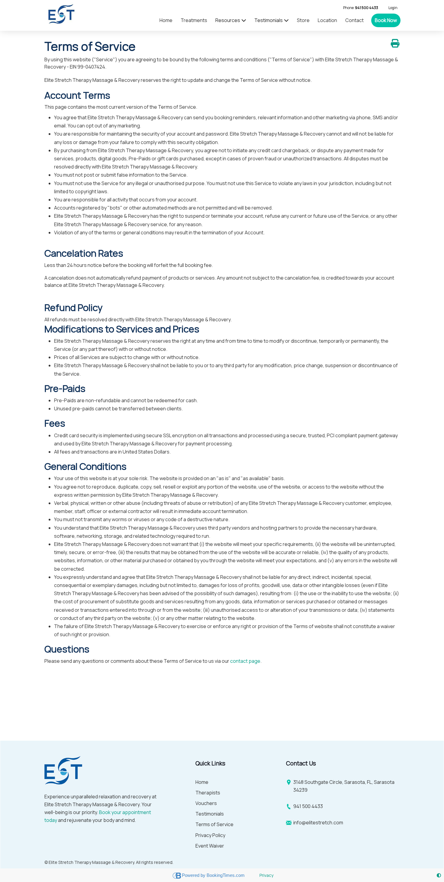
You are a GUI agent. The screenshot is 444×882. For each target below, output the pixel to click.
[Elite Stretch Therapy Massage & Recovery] (60, 13)
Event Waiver (209, 845)
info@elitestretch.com (318, 822)
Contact (354, 20)
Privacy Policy (210, 835)
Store (303, 20)
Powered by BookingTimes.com (214, 875)
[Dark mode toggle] (439, 875)
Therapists (207, 792)
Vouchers (206, 803)
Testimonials (209, 813)
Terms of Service (214, 824)
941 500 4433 (308, 806)
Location (327, 20)
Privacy (266, 875)
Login (392, 7)
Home (165, 20)
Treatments (194, 20)
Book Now (386, 20)
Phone (360, 7)
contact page (245, 661)
